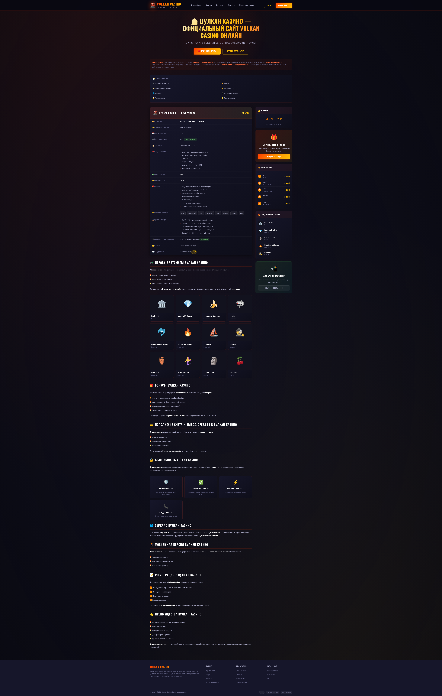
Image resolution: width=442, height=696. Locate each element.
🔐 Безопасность (227, 88)
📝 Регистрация (159, 98)
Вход (269, 5)
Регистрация (284, 5)
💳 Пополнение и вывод (162, 88)
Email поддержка (273, 671)
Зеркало (231, 5)
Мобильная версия (246, 5)
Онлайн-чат (271, 675)
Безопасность (241, 671)
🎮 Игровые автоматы (161, 83)
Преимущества (241, 682)
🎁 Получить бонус (207, 51)
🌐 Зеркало (157, 93)
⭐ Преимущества (228, 98)
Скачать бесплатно (274, 288)
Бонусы (209, 5)
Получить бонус (274, 156)
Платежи (219, 5)
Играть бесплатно (235, 51)
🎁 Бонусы (225, 83)
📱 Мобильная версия (229, 93)
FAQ (268, 678)
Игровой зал (196, 5)
